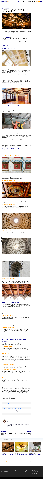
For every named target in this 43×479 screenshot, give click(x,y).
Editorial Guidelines (26, 470)
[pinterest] (37, 471)
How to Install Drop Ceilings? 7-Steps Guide (9, 454)
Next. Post (29, 431)
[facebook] (33, 471)
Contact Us (37, 1)
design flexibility (19, 322)
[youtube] (33, 473)
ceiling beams (24, 107)
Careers (16, 471)
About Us (16, 470)
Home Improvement (19, 1)
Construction (29, 1)
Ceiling (8, 8)
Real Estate (33, 1)
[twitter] (35, 471)
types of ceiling (7, 37)
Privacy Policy (25, 471)
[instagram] (37, 473)
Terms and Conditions (26, 472)
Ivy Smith (12, 419)
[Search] (41, 1)
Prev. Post (3, 431)
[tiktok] (35, 473)
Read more (3, 461)
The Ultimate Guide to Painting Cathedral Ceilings (23, 454)
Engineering (24, 1)
